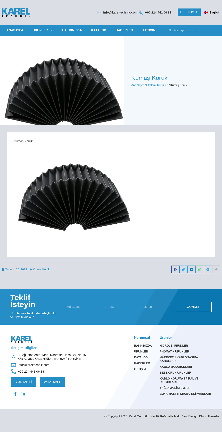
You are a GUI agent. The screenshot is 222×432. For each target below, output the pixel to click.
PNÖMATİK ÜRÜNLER (174, 351)
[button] (189, 12)
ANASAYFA (14, 30)
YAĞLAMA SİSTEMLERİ (175, 387)
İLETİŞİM (149, 30)
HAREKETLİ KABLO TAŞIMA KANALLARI (179, 359)
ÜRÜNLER (40, 30)
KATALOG (98, 30)
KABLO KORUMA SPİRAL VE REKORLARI (179, 380)
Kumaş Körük (41, 269)
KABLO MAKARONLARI (176, 366)
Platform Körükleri (157, 85)
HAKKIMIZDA (72, 30)
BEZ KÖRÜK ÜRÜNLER (175, 372)
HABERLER (124, 30)
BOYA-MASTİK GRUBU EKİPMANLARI (185, 393)
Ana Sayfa (137, 85)
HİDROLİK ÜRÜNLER (174, 345)
